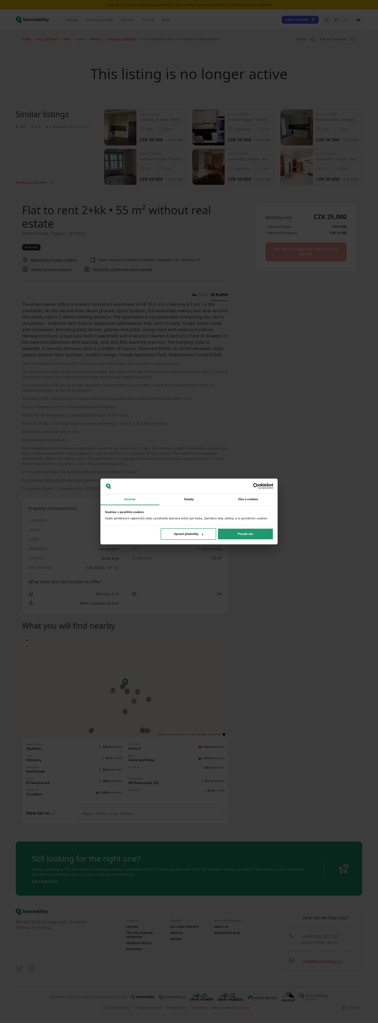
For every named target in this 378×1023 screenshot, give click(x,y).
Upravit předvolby (186, 534)
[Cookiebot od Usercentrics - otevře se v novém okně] (256, 486)
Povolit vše (245, 534)
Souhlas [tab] (130, 499)
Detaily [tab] (189, 499)
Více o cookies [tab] (248, 499)
